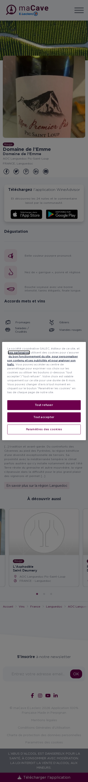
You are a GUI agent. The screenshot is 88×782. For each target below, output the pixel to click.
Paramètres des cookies (44, 429)
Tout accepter (44, 417)
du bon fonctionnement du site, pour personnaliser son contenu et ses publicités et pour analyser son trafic (42, 360)
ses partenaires (18, 352)
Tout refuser (44, 405)
